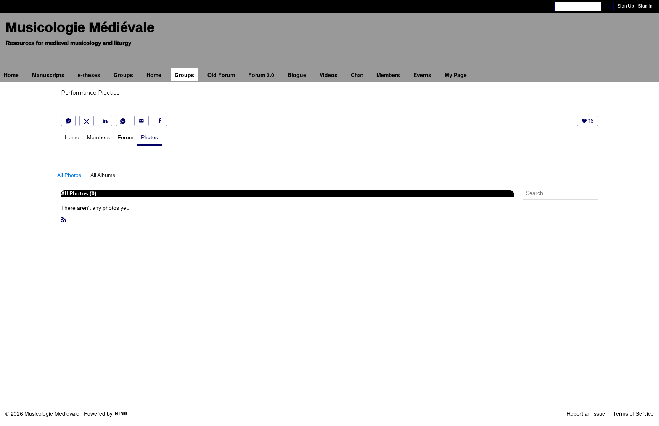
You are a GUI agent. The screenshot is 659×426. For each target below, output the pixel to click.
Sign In (645, 6)
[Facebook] (160, 121)
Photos (149, 137)
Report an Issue (586, 413)
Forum (125, 137)
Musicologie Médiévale (80, 27)
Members (98, 137)
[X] (86, 121)
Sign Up (625, 6)
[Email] (141, 121)
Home (72, 137)
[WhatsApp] (123, 121)
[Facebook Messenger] (68, 121)
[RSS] (63, 219)
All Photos (69, 175)
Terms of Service (633, 413)
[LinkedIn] (105, 121)
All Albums (102, 175)
